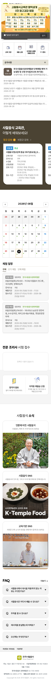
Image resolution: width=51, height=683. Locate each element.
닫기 (43, 35)
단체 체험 (22, 269)
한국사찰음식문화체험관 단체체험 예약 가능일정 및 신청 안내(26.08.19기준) (30, 70)
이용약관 (19, 649)
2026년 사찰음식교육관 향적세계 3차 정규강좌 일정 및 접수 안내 (25, 96)
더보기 (43, 580)
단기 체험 (12, 269)
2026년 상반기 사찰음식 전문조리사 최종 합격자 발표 (24, 88)
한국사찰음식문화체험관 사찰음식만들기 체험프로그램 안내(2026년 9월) (25, 80)
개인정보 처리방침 (8, 649)
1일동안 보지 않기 (12, 35)
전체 (4, 269)
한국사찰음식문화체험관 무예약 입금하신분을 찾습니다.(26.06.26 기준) (25, 103)
